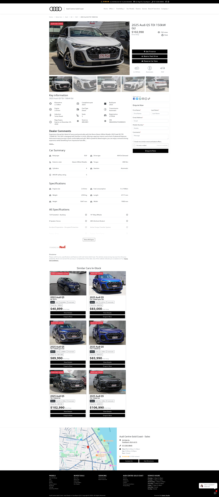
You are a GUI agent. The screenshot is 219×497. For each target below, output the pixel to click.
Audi (66, 17)
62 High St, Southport (142, 2)
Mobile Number (138, 125)
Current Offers (77, 482)
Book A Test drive (154, 9)
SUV (76, 17)
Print (166, 35)
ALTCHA (165, 145)
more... (51, 144)
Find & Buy (120, 9)
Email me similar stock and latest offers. (148, 141)
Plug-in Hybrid (53, 484)
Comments (137, 132)
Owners (138, 9)
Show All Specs (89, 240)
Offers (111, 9)
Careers (125, 482)
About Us (125, 479)
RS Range (51, 485)
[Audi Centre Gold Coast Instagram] (169, 1)
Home (106, 9)
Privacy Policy (126, 485)
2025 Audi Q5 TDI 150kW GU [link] (89, 17)
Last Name (155, 110)
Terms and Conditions (128, 484)
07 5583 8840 (159, 2)
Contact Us (129, 461)
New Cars (76, 478)
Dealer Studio (166, 495)
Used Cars (76, 481)
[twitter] (137, 98)
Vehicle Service (102, 478)
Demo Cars (59, 17)
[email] (143, 98)
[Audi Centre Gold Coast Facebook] (166, 1)
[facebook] (134, 98)
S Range (51, 487)
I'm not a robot (141, 145)
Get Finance (151, 51)
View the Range (53, 478)
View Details (68, 313)
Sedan (50, 481)
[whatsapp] (140, 98)
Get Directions (149, 461)
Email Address (138, 117)
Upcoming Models (53, 488)
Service (144, 9)
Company (164, 9)
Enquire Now (150, 151)
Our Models (130, 9)
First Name (137, 110)
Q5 (71, 17)
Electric (51, 482)
